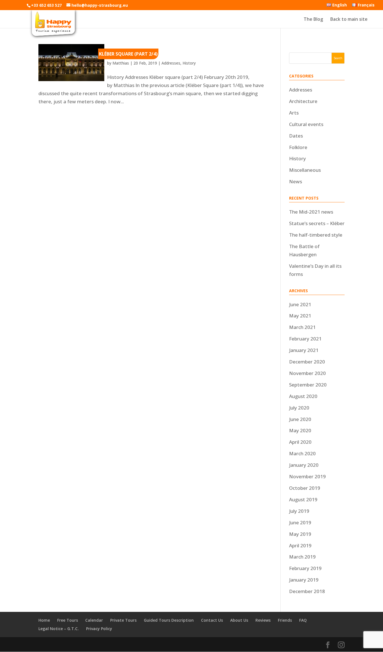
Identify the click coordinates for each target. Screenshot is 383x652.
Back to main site (349, 19)
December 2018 (307, 591)
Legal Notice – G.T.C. (58, 628)
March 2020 (302, 453)
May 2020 (300, 430)
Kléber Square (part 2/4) (128, 54)
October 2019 (304, 488)
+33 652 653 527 (46, 5)
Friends (285, 620)
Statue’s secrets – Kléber (317, 223)
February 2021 (305, 338)
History (189, 63)
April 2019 (300, 545)
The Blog (313, 19)
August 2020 (303, 396)
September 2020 (308, 384)
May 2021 (300, 315)
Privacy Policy (99, 628)
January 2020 (304, 465)
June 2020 (300, 419)
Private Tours (123, 620)
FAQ (303, 620)
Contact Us (212, 620)
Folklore (298, 147)
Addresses (170, 63)
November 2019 (307, 476)
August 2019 (303, 499)
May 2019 (300, 534)
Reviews (263, 620)
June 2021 (300, 304)
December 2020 (307, 361)
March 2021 (302, 327)
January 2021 (304, 350)
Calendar (94, 620)
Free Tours (67, 620)
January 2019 (304, 579)
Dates (296, 135)
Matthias (120, 63)
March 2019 (302, 556)
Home (44, 620)
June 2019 (300, 522)
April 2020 (300, 442)
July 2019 (299, 511)
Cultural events (306, 124)
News (295, 181)
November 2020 (307, 373)
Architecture (303, 101)
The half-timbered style (315, 235)
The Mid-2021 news (311, 212)
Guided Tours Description (169, 620)
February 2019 (305, 568)
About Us (239, 620)
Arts (294, 112)
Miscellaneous (305, 170)
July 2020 (299, 407)
